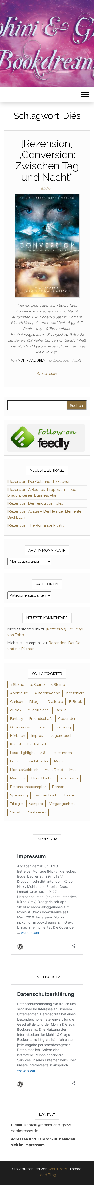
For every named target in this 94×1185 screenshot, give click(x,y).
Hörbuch (17, 736)
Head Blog (47, 1175)
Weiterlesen (47, 374)
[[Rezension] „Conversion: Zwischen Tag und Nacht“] (47, 245)
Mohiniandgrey (32, 360)
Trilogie (16, 804)
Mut (72, 770)
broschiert (75, 693)
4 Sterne (37, 685)
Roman (58, 787)
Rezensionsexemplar (28, 787)
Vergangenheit (61, 804)
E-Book (75, 702)
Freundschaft (40, 719)
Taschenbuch (45, 795)
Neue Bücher (42, 778)
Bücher (46, 188)
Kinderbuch (37, 744)
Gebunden (67, 719)
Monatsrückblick (24, 770)
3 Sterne (17, 685)
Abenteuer (19, 693)
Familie (61, 710)
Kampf (15, 744)
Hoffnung (63, 727)
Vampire (36, 804)
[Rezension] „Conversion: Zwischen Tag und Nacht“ (47, 160)
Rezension (69, 778)
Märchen (17, 778)
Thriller (69, 795)
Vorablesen (36, 812)
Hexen (43, 727)
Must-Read (54, 770)
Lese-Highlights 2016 (27, 753)
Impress (37, 736)
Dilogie (35, 702)
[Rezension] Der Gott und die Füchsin (39, 481)
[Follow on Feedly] (46, 437)
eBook (15, 710)
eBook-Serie (38, 710)
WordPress (57, 1169)
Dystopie (55, 702)
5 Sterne (58, 685)
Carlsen (16, 702)
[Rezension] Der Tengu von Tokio (35, 503)
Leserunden (62, 753)
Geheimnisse (21, 727)
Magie (59, 761)
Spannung (19, 795)
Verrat (15, 812)
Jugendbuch (62, 736)
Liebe (15, 761)
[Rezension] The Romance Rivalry (36, 525)
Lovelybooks (37, 761)
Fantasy (16, 719)
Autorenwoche (47, 693)
